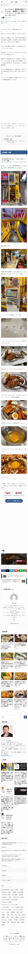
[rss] (16, 933)
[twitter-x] (12, 933)
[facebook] (10, 933)
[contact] (17, 933)
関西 (18, 922)
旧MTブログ (16, 936)
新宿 (8, 914)
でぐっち (14, 603)
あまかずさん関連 (5, 899)
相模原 (3, 917)
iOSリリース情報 (14, 889)
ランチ (3, 912)
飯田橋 (22, 922)
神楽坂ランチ (23, 917)
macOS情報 (14, 894)
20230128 (4, 847)
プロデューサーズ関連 (17, 909)
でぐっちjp (14, 2)
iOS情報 (21, 889)
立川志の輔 (21, 919)
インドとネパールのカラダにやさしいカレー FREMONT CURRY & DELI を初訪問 (12, 855)
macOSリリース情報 (6, 894)
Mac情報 (21, 894)
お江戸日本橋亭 (14, 899)
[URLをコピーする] (25, 570)
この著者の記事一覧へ (14, 623)
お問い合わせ (17, 938)
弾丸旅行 (3, 914)
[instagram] (14, 933)
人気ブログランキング (18, 495)
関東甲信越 (13, 922)
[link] (14, 620)
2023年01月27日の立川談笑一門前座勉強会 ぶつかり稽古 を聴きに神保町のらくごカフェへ (14, 859)
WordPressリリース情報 (18, 897)
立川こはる (4, 919)
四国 (21, 912)
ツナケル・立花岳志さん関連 (17, 907)
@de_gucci (16, 29)
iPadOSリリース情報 (6, 892)
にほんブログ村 (8, 495)
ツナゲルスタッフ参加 (6, 909)
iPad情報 (14, 892)
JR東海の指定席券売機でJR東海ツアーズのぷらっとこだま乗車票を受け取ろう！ (14, 843)
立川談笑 (3, 922)
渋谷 (19, 914)
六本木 (7, 912)
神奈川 (7, 917)
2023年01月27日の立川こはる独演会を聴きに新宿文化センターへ (14, 851)
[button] (3, 570)
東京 (12, 914)
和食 (18, 912)
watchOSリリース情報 (6, 897)
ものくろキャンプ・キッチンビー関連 (10, 904)
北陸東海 (13, 912)
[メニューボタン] (2, 2)
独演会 (23, 914)
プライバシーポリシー (14, 939)
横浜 (16, 914)
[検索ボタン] (26, 2)
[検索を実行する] (25, 717)
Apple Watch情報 (5, 889)
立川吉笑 (10, 919)
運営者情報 (23, 936)
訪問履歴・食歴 (8, 139)
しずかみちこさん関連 (6, 902)
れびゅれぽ (5, 938)
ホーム (4, 936)
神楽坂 (12, 917)
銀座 (8, 922)
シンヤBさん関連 (5, 907)
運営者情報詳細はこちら (6, 755)
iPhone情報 (20, 892)
